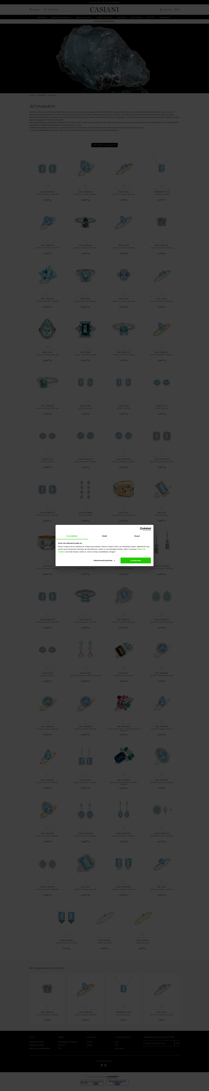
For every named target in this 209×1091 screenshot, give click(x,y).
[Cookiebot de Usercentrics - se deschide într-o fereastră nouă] (141, 529)
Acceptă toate (135, 560)
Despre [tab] (137, 536)
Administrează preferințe (103, 560)
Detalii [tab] (104, 536)
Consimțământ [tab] (71, 536)
